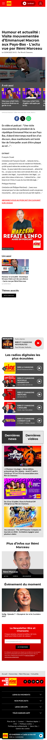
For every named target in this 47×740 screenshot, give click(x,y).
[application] (22, 69)
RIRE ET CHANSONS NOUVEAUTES (23, 343)
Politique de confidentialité (17, 726)
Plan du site (11, 721)
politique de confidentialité (12, 657)
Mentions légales (32, 721)
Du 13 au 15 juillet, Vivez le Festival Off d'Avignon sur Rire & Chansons (20, 502)
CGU (15, 724)
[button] (22, 69)
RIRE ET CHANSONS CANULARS (25, 406)
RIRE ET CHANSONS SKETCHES (25, 393)
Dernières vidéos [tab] (33, 437)
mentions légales (29, 655)
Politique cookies (26, 724)
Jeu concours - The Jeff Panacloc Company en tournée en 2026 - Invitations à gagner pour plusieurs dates (22, 532)
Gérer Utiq (33, 726)
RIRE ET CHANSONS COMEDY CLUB (25, 420)
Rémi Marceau (10, 571)
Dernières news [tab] (12, 437)
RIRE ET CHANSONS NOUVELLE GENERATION (25, 380)
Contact (21, 721)
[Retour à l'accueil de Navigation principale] (9, 3)
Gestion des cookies (23, 728)
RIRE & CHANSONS (25, 367)
